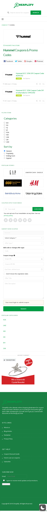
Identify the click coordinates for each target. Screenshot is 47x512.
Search (36, 12)
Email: (4, 476)
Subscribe (38, 209)
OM (4, 348)
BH (4, 343)
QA (4, 337)
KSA (4, 320)
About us (7, 427)
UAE (4, 325)
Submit (23, 309)
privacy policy (8, 215)
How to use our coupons (12, 458)
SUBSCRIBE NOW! (7, 472)
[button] (8, 61)
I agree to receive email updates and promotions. (22, 481)
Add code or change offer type (13, 248)
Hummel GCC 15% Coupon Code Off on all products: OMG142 (30, 91)
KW (4, 331)
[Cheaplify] (23, 5)
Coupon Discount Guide (11, 454)
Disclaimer (7, 435)
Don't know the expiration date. (17, 274)
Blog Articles (8, 431)
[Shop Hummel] (23, 36)
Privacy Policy (8, 439)
